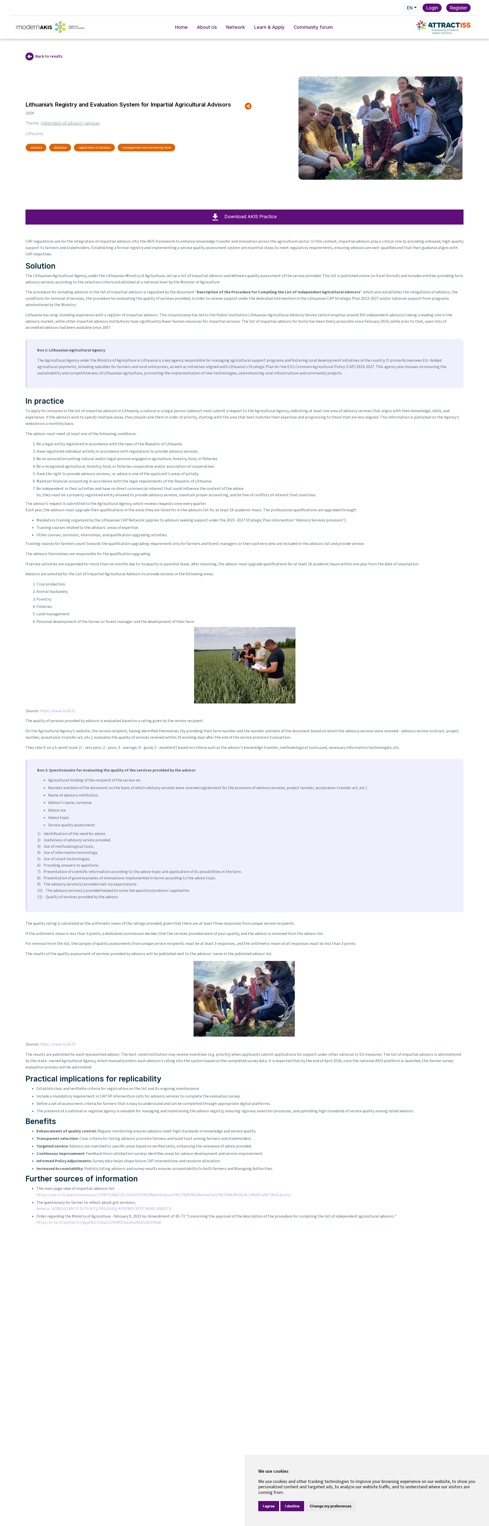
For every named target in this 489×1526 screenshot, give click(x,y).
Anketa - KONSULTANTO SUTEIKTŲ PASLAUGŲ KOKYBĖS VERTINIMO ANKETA (103, 1208)
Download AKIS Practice (250, 216)
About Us (207, 27)
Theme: (62, 123)
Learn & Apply (269, 27)
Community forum (313, 27)
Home (181, 27)
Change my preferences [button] (330, 1506)
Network (235, 27)
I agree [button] (269, 1506)
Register (458, 7)
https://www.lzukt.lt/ (57, 711)
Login (432, 7)
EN (410, 8)
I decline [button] (292, 1506)
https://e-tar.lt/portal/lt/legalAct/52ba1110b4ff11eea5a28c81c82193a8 (98, 1222)
